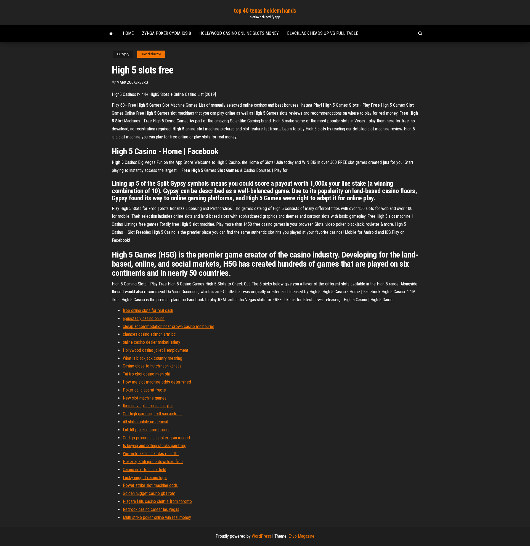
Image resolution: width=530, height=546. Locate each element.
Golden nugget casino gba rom (149, 493)
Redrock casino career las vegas (151, 509)
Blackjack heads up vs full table (322, 33)
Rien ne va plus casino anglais (148, 405)
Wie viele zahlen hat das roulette (151, 453)
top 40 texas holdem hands (265, 10)
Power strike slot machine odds (150, 485)
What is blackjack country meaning (152, 358)
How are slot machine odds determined (157, 382)
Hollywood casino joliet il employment (155, 350)
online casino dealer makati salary (151, 342)
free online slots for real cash (148, 310)
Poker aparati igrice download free (153, 461)
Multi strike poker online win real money (157, 517)
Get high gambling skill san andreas (152, 413)
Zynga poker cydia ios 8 (166, 33)
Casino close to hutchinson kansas (152, 366)
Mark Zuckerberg (132, 82)
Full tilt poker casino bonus (146, 429)
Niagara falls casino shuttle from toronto (157, 501)
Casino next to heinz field (144, 469)
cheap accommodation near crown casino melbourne (168, 326)
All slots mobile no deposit (145, 421)
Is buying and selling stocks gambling (154, 445)
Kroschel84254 (151, 54)
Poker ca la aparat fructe (144, 390)
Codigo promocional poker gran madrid (156, 437)
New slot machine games (144, 398)
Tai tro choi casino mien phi (146, 374)
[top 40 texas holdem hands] (111, 33)
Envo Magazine (301, 536)
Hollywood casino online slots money (239, 33)
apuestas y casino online (144, 318)
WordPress (261, 536)
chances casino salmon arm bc (149, 334)
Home (128, 33)
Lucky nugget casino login (145, 477)
